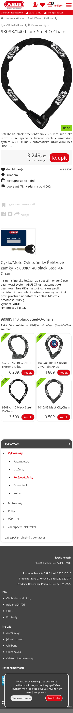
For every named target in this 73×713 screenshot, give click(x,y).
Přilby (11, 511)
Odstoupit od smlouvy (19, 658)
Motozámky (15, 503)
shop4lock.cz (55, 12)
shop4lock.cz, (44, 562)
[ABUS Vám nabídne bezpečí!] (2, 18)
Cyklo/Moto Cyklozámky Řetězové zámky (23, 25)
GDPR (9, 611)
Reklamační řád (15, 604)
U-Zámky (19, 469)
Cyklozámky (51, 18)
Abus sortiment (16, 18)
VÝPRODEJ (14, 519)
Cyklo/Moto (34, 18)
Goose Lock (21, 485)
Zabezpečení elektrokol (22, 527)
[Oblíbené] (43, 5)
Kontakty (11, 617)
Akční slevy (12, 633)
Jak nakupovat (15, 639)
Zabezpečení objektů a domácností (26, 537)
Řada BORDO (21, 461)
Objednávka (13, 652)
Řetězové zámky (23, 477)
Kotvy (17, 493)
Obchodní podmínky (18, 598)
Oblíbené (11, 645)
